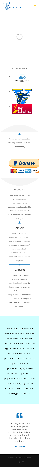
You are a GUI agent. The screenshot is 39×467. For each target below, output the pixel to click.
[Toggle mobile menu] (35, 5)
